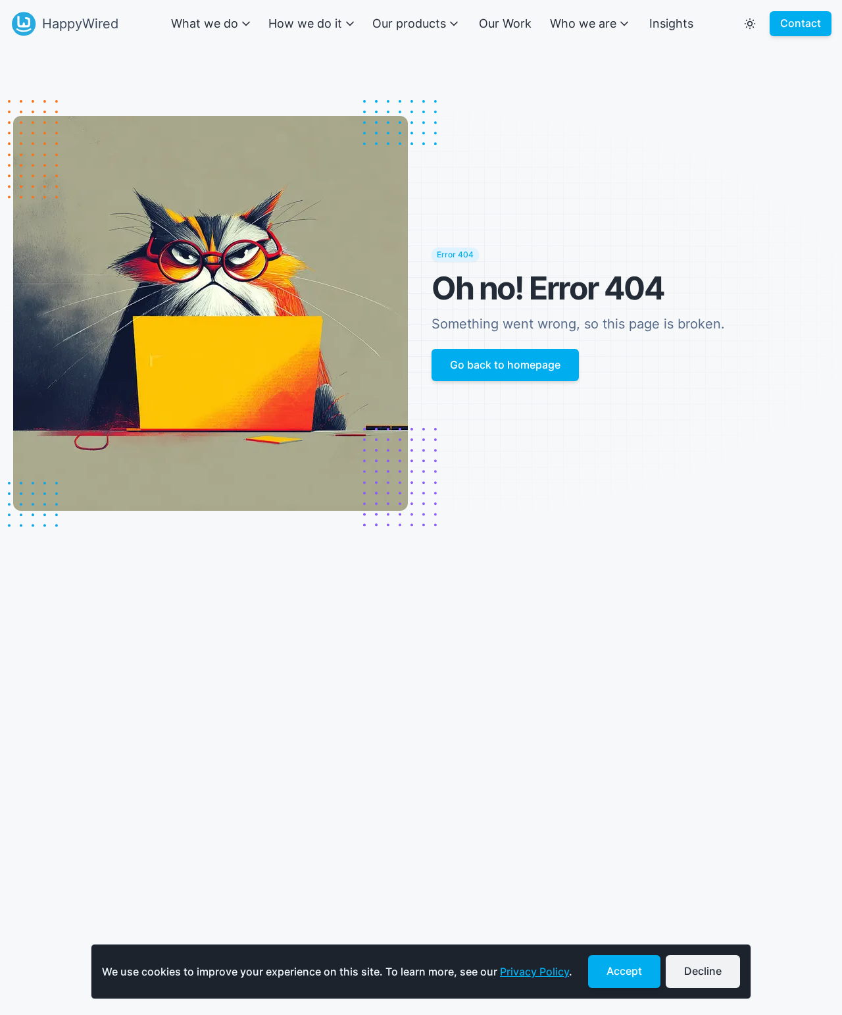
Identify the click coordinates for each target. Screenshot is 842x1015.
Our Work (505, 23)
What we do (204, 23)
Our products (409, 23)
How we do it (305, 23)
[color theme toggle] (750, 23)
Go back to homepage (505, 364)
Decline (703, 970)
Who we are (583, 23)
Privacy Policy (534, 971)
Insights (671, 23)
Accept (624, 970)
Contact (800, 23)
